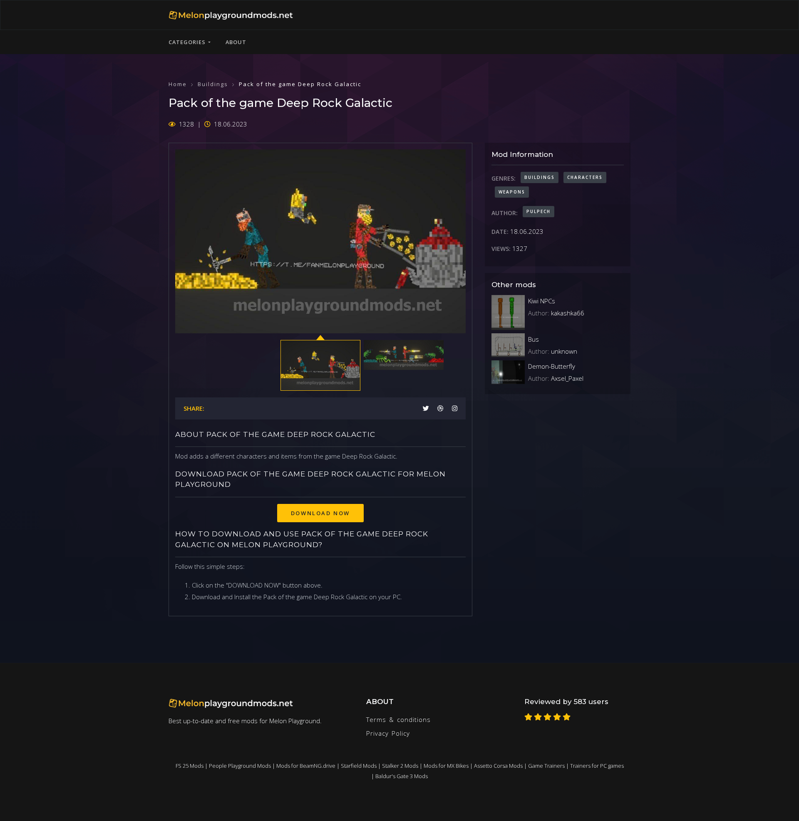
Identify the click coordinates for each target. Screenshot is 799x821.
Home (178, 84)
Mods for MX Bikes (446, 765)
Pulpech (538, 211)
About (236, 42)
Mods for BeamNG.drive (305, 765)
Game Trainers (546, 765)
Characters (585, 177)
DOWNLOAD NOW (320, 513)
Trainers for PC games (597, 765)
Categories (188, 42)
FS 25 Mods (189, 765)
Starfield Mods (359, 765)
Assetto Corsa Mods (498, 765)
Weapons (512, 192)
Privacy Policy (388, 733)
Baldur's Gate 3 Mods (401, 776)
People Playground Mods (240, 765)
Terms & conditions (398, 719)
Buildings (213, 84)
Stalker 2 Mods (400, 765)
